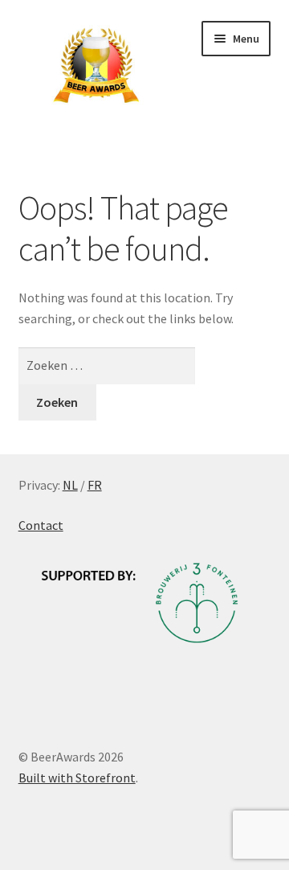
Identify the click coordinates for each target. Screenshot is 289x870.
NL (70, 485)
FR (95, 485)
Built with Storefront (77, 777)
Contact (40, 525)
